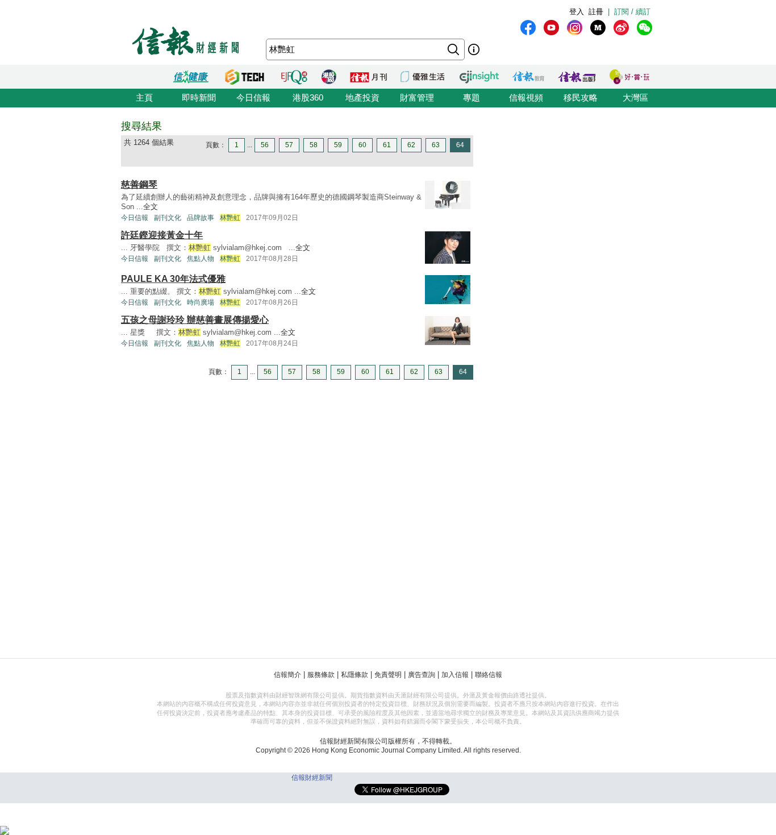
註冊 (596, 11)
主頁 (144, 97)
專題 (471, 97)
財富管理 (417, 97)
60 (362, 145)
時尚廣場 (200, 302)
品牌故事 (200, 218)
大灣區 (635, 97)
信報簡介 (287, 675)
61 (387, 145)
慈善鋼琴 (139, 184)
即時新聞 (199, 97)
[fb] (528, 27)
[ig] (574, 27)
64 (460, 145)
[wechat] (644, 27)
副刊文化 (167, 218)
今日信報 (253, 97)
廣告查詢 (421, 675)
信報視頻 (526, 97)
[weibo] (621, 27)
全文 (150, 206)
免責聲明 (388, 675)
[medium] (598, 27)
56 (265, 145)
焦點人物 (200, 259)
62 (411, 145)
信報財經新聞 (311, 778)
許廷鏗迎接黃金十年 (162, 235)
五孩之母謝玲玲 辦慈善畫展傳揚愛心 (195, 320)
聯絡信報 (488, 675)
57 (289, 145)
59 (338, 145)
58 (314, 145)
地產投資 (362, 97)
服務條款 (321, 675)
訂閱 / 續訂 (632, 11)
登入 (576, 11)
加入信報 (455, 675)
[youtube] (551, 27)
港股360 (308, 97)
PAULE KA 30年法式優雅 (173, 279)
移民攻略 (581, 97)
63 (436, 145)
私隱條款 (354, 675)
